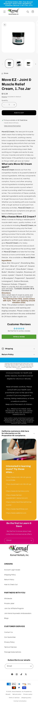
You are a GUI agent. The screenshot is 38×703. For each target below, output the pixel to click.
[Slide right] (35, 64)
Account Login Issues (12, 570)
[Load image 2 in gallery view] (19, 63)
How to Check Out (11, 584)
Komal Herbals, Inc (18, 691)
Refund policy (17, 694)
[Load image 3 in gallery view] (28, 63)
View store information (12, 126)
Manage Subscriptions (12, 652)
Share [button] (6, 73)
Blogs (6, 618)
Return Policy (9, 579)
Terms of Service (10, 647)
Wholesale (8, 598)
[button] (4, 11)
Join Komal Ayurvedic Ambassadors (17, 613)
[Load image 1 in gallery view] (9, 63)
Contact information (20, 701)
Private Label (9, 603)
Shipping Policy (10, 575)
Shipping (4, 96)
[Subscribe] (31, 540)
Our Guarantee (9, 637)
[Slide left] (2, 64)
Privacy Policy (9, 642)
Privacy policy (27, 694)
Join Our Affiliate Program (14, 608)
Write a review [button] (19, 337)
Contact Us (8, 632)
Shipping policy (26, 697)
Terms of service (14, 697)
